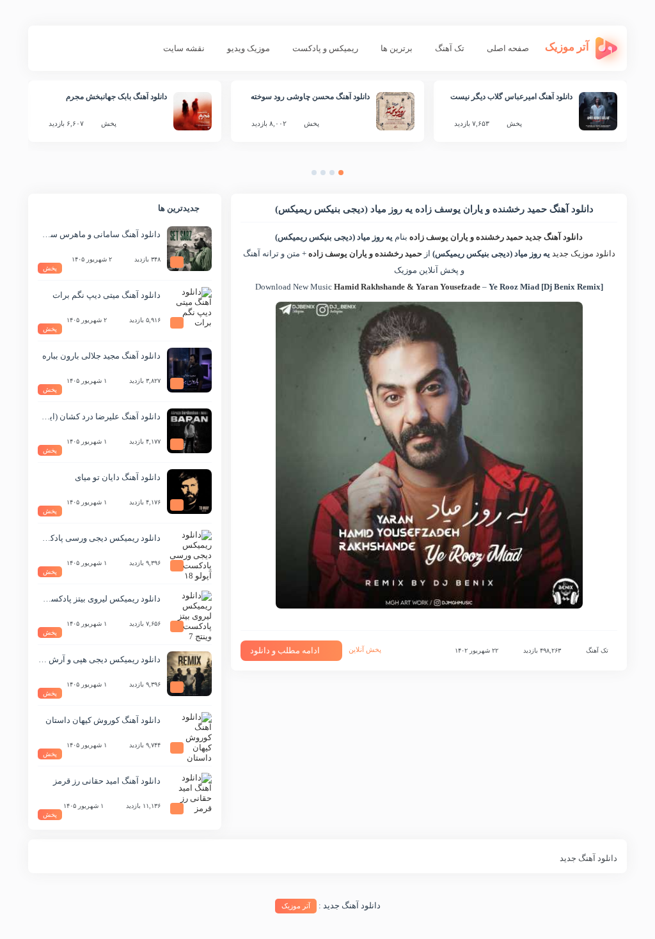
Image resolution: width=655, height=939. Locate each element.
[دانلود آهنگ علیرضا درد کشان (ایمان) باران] (189, 430)
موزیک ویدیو (248, 48)
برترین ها (397, 48)
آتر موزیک (295, 906)
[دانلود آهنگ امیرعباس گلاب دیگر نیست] (598, 111)
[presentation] (353, 175)
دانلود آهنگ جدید (554, 237)
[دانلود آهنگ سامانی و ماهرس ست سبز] (189, 248)
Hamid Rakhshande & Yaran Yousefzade (407, 286)
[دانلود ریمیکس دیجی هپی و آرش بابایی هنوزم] (189, 673)
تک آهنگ (449, 48)
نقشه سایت (184, 48)
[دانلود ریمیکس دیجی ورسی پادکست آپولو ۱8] (189, 552)
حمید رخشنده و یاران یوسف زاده (466, 237)
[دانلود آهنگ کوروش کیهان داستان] (189, 734)
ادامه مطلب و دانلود (285, 650)
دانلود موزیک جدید (583, 253)
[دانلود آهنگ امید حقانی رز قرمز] (189, 795)
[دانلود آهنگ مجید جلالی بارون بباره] (189, 370)
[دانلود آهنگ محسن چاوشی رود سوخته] (395, 111)
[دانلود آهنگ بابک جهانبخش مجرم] (192, 111)
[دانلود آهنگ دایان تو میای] (189, 491)
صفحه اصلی (508, 48)
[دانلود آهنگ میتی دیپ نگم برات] (189, 309)
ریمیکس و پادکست (325, 48)
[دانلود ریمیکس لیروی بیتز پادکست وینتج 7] (189, 613)
